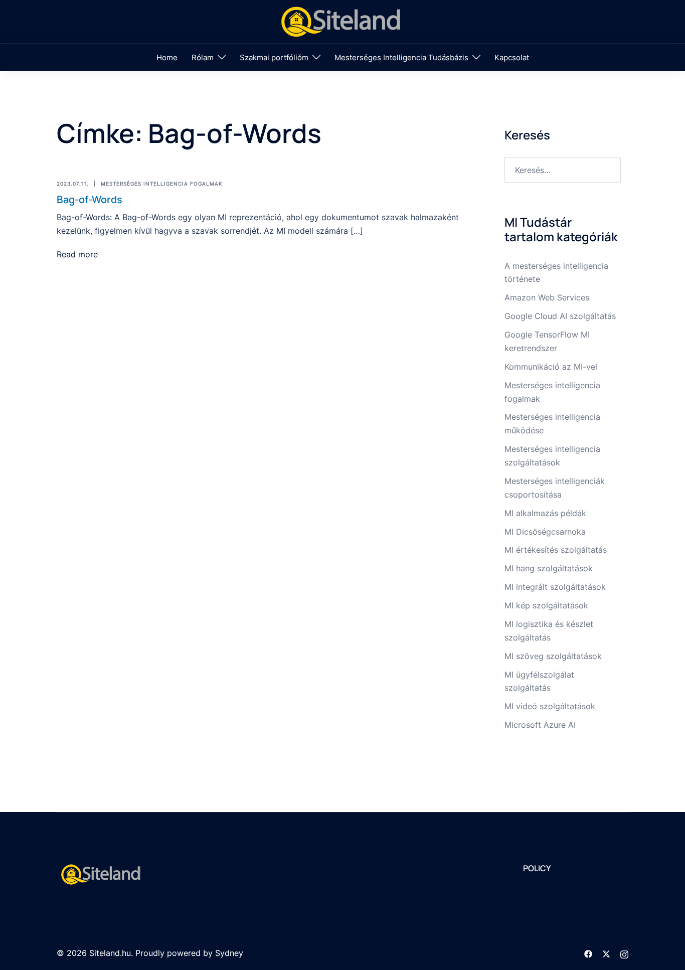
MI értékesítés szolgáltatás (555, 550)
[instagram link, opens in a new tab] (624, 953)
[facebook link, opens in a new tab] (588, 953)
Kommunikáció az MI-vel (550, 367)
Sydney (229, 953)
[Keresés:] (562, 170)
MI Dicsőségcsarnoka (545, 532)
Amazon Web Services (546, 297)
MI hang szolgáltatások (548, 568)
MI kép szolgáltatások (546, 605)
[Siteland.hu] (342, 21)
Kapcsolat (511, 57)
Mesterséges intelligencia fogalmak (162, 184)
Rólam (203, 57)
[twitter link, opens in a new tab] (606, 953)
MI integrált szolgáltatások (555, 587)
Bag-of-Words (89, 199)
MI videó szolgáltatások (549, 706)
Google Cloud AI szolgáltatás (560, 316)
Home (167, 57)
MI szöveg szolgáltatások (553, 656)
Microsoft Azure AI (540, 725)
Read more (77, 254)
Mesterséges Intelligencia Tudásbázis (401, 57)
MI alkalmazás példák (545, 513)
